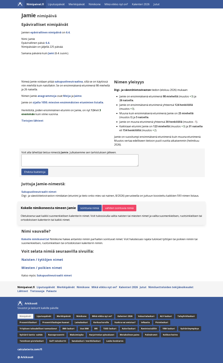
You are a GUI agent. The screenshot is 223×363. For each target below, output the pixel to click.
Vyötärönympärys (189, 328)
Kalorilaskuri (128, 328)
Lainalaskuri (81, 322)
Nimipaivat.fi (35, 4)
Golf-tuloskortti (57, 341)
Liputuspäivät (56, 4)
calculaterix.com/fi (29, 349)
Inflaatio (145, 322)
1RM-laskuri (168, 328)
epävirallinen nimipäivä (45, 32)
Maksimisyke (77, 334)
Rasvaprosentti (56, 334)
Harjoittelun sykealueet (101, 334)
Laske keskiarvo (114, 341)
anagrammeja (47, 96)
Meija (67, 96)
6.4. (68, 32)
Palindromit (151, 334)
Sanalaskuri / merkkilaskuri (86, 341)
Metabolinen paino (129, 334)
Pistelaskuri (161, 322)
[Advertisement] (112, 66)
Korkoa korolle (101, 322)
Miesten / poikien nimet (41, 267)
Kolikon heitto (170, 334)
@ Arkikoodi (25, 357)
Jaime (78, 96)
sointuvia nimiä (89, 208)
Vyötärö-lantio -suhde (31, 334)
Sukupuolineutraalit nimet (38, 192)
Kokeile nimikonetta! (35, 239)
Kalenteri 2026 (141, 4)
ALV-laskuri (166, 316)
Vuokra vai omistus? (124, 322)
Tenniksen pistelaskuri (32, 341)
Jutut (156, 4)
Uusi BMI (84, 328)
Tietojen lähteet (32, 120)
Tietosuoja (37, 291)
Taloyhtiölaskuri (186, 316)
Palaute (51, 291)
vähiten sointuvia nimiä (119, 208)
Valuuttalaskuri (146, 316)
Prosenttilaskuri (28, 322)
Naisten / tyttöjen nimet (42, 259)
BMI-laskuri (68, 328)
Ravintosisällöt (149, 328)
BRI (96, 328)
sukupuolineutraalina (69, 81)
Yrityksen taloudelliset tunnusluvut (38, 328)
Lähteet (22, 291)
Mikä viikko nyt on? (116, 4)
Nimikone (95, 4)
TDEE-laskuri (109, 328)
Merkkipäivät (77, 4)
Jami (51, 53)
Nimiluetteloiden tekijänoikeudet (170, 287)
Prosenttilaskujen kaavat (55, 322)
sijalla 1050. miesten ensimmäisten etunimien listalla (68, 102)
